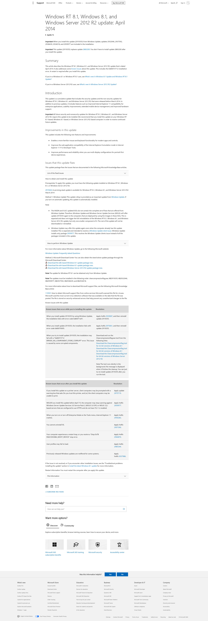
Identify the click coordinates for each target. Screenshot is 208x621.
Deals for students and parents (84, 606)
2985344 (117, 446)
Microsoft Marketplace (140, 603)
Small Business (108, 610)
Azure (135, 586)
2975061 (109, 326)
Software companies (139, 606)
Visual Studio (137, 610)
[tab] (52, 525)
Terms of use (135, 617)
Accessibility (166, 606)
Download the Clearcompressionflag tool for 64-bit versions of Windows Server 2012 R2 (111, 356)
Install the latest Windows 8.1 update (83, 466)
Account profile (51, 586)
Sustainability (166, 610)
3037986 (122, 456)
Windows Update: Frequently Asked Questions (62, 253)
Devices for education (82, 589)
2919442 (48, 190)
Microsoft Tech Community (141, 599)
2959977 (70, 233)
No (122, 574)
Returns (50, 596)
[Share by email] (56, 486)
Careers (165, 586)
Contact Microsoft (118, 617)
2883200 (86, 49)
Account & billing (91, 3)
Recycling (163, 617)
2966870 (117, 437)
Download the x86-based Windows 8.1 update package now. (70, 263)
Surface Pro (20, 586)
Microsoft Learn (138, 592)
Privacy (127, 617)
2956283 (117, 417)
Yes (110, 574)
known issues (76, 69)
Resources (103, 3)
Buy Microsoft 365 (118, 3)
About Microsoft (167, 589)
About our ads (172, 617)
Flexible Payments (52, 610)
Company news (167, 592)
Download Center (52, 589)
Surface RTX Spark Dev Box (24, 596)
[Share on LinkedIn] (50, 486)
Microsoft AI (107, 586)
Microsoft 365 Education (82, 596)
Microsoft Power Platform (110, 599)
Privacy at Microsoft (168, 596)
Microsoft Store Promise (54, 606)
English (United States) (27, 616)
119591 (48, 293)
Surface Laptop (21, 589)
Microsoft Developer (139, 589)
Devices (78, 3)
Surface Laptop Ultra (22, 592)
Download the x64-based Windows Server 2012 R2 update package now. (75, 268)
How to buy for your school (83, 599)
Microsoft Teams (108, 603)
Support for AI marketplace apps (142, 596)
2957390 (117, 427)
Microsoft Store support (54, 592)
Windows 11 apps (22, 610)
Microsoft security (95, 552)
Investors (165, 599)
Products (68, 3)
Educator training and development (85, 603)
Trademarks (145, 617)
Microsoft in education (82, 586)
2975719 (117, 393)
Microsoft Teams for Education (84, 592)
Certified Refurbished (53, 603)
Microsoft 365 (50, 3)
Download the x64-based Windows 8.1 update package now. (70, 265)
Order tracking (51, 599)
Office (60, 3)
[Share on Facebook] (46, 486)
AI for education (80, 610)
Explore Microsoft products (24, 606)
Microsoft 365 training (75, 552)
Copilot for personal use (23, 603)
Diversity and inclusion (169, 603)
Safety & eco (154, 617)
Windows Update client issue (100, 231)
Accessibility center (117, 552)
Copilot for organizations (23, 599)
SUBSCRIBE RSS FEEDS (55, 492)
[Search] (123, 509)
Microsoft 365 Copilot (109, 606)
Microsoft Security (109, 589)
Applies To (50, 35)
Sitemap (108, 617)
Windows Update (117, 197)
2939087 (109, 316)
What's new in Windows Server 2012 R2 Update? (98, 84)
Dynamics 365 (107, 592)
